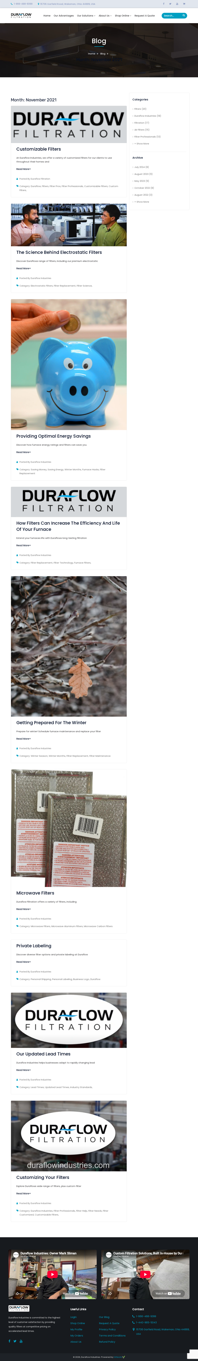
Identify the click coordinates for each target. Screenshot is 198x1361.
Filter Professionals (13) (147, 136)
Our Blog (104, 1317)
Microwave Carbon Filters (98, 926)
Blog (102, 53)
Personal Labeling (62, 979)
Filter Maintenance (100, 755)
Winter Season (39, 755)
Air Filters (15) (142, 129)
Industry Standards (81, 1087)
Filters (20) (140, 108)
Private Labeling (34, 946)
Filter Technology (63, 562)
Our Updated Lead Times (43, 1054)
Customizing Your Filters (42, 1177)
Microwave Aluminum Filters (67, 926)
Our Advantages (64, 15)
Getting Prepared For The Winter (51, 723)
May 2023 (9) (141, 181)
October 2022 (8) (144, 187)
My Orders (76, 1335)
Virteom (118, 1357)
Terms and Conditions (112, 1335)
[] (183, 15)
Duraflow (36, 186)
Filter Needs (95, 1210)
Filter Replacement (65, 285)
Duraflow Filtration (40, 178)
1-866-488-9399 (23, 3)
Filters (45, 186)
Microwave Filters (35, 893)
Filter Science (84, 285)
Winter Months (73, 469)
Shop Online (122, 15)
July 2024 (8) (141, 167)
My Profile (76, 1329)
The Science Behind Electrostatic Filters (59, 252)
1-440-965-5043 (146, 1322)
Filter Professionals (72, 186)
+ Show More (141, 143)
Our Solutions (85, 15)
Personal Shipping (41, 979)
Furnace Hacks (90, 469)
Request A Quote (145, 15)
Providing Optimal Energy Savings (53, 436)
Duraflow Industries (41, 278)
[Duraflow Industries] (21, 15)
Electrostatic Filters (42, 285)
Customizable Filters (38, 149)
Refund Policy (107, 1342)
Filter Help (81, 1210)
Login (73, 1317)
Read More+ (23, 169)
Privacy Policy (107, 1329)
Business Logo (81, 979)
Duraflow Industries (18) (147, 115)
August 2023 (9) (143, 174)
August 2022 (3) (143, 194)
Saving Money (39, 469)
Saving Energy (55, 469)
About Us (104, 15)
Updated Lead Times (57, 1087)
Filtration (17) (141, 122)
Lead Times (37, 1087)
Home (46, 15)
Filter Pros (55, 186)
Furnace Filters (82, 562)
